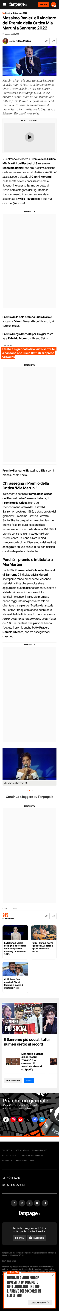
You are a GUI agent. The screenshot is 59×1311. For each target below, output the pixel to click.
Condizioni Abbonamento (32, 1155)
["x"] (28, 1119)
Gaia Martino (24, 41)
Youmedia (7, 1150)
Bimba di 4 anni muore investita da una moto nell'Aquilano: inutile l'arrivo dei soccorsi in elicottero (24, 1287)
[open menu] (3, 4)
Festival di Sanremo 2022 (16, 13)
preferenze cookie (25, 1160)
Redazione (7, 1160)
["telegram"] (42, 1119)
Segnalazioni (22, 1150)
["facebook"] (35, 1119)
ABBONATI (43, 4)
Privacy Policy (39, 1150)
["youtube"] (20, 1119)
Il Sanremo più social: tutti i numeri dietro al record (27, 1041)
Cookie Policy (9, 1155)
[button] (53, 41)
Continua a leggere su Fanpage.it (29, 797)
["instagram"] (13, 1119)
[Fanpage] (29, 1213)
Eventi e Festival (10, 908)
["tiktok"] (6, 1119)
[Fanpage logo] (18, 4)
